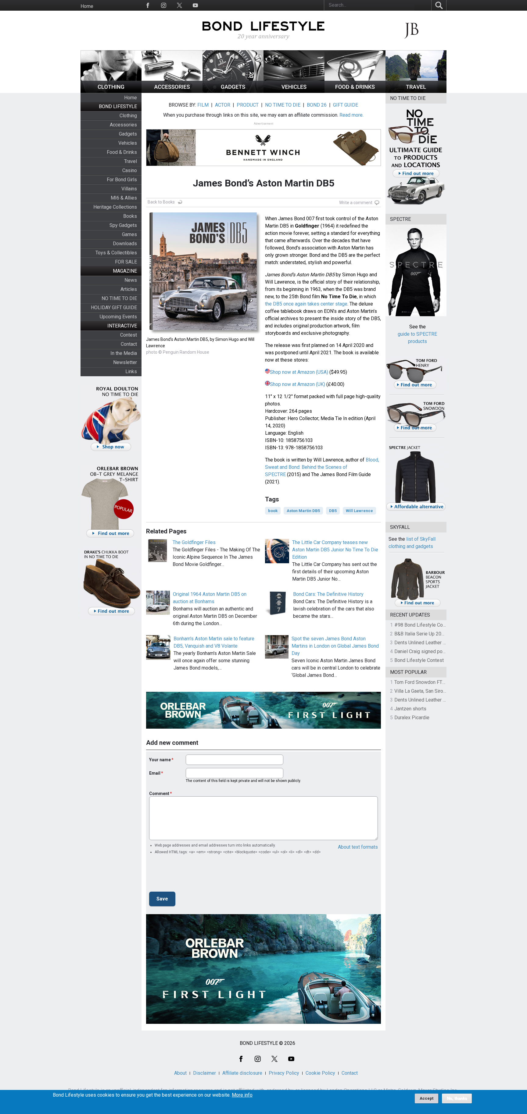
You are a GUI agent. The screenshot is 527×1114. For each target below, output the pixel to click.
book (273, 510)
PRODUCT (248, 105)
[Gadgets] (233, 91)
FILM (203, 105)
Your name (160, 759)
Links (131, 371)
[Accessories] (172, 91)
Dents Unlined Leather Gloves (426, 642)
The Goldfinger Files (194, 542)
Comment (159, 793)
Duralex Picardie (411, 717)
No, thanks (457, 1098)
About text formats (358, 847)
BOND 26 (317, 105)
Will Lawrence (359, 510)
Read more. (351, 115)
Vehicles (127, 143)
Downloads (125, 243)
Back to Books (161, 202)
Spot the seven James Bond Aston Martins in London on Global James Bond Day (335, 646)
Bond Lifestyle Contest (419, 660)
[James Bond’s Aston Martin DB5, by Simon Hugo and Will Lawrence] (204, 332)
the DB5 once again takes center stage (306, 304)
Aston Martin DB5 (303, 510)
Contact (129, 344)
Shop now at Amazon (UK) (297, 384)
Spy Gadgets (123, 225)
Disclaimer (204, 1073)
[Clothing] (111, 91)
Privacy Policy (284, 1073)
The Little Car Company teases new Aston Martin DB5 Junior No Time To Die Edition (335, 549)
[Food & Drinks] (354, 91)
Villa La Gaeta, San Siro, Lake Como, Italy (437, 691)
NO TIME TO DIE (119, 298)
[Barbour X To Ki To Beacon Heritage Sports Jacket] (417, 606)
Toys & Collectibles (116, 253)
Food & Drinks (122, 152)
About (180, 1073)
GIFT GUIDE (345, 105)
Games (129, 234)
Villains (129, 189)
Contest (128, 335)
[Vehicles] (294, 91)
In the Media (123, 353)
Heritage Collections (115, 207)
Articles (128, 289)
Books (130, 216)
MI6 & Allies (124, 198)
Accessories (123, 125)
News (130, 280)
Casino (129, 170)
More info (242, 1095)
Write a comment (355, 202)
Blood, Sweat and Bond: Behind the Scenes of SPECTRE (322, 467)
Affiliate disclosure (242, 1073)
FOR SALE (126, 262)
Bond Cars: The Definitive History (328, 594)
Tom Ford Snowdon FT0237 (423, 682)
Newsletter (125, 362)
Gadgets (128, 134)
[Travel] (415, 91)
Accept (426, 1098)
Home (87, 6)
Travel (130, 161)
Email (154, 773)
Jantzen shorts (410, 709)
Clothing (128, 115)
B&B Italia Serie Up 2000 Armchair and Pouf (440, 634)
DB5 (333, 510)
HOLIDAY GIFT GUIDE (114, 307)
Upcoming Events (118, 317)
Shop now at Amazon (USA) (299, 372)
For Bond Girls (122, 179)
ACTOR (222, 105)
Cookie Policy (320, 1073)
